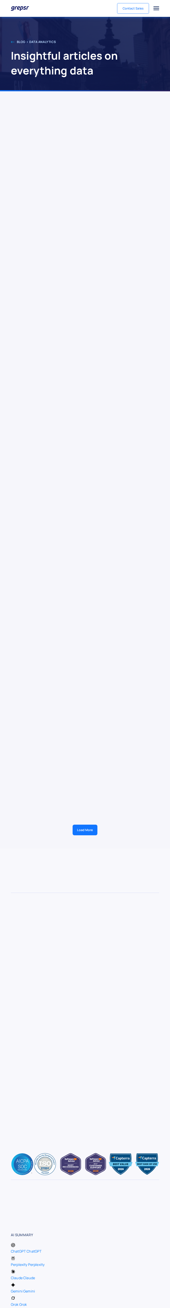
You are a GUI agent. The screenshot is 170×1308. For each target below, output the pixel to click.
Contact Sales (133, 8)
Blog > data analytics (36, 42)
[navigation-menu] (156, 8)
